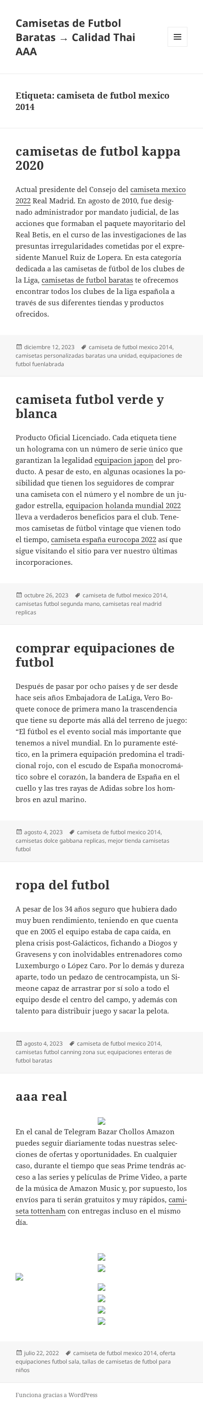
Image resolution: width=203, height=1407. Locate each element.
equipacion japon (123, 460)
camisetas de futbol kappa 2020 (98, 158)
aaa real (41, 1096)
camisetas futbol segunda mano (58, 604)
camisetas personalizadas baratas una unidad (76, 356)
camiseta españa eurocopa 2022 (103, 539)
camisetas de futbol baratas (87, 280)
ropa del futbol (63, 884)
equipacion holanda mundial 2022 (123, 505)
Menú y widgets (177, 46)
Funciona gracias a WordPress (56, 1395)
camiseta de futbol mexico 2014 (130, 347)
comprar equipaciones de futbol (95, 654)
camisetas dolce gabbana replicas (60, 841)
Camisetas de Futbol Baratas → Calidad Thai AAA (75, 37)
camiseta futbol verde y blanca (90, 406)
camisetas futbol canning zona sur (60, 1052)
